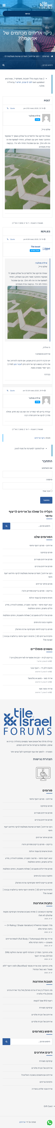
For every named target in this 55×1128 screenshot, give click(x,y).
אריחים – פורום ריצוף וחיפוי (40, 545)
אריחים (26, 745)
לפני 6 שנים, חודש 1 (23, 82)
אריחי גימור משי (45, 688)
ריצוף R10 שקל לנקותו (43, 1000)
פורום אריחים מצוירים (43, 559)
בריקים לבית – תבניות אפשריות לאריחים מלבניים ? (30, 657)
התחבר (46, 500)
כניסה (27, 14)
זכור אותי (46, 491)
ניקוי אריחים (40, 438)
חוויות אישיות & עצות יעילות (40, 598)
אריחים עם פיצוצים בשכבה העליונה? (36, 1075)
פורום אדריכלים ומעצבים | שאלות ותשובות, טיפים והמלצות (27, 615)
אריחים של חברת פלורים (42, 1014)
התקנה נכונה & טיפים (43, 622)
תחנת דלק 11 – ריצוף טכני (41, 668)
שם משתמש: (47, 468)
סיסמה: (49, 479)
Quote (12, 108)
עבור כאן (17, 364)
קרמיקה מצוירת (45, 1007)
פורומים (45, 56)
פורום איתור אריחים (44, 584)
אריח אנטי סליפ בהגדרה (42, 1089)
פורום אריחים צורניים (43, 566)
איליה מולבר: (41, 263)
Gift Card (48, 1106)
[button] (4, 5)
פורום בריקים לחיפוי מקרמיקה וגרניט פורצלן (33, 629)
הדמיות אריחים (46, 1082)
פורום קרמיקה (46, 552)
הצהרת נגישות (42, 759)
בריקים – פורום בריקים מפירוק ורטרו (37, 591)
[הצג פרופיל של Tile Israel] (46, 249)
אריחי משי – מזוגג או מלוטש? (40, 678)
